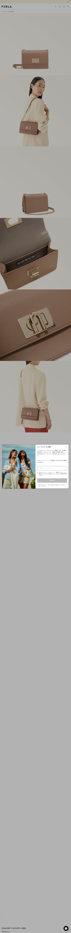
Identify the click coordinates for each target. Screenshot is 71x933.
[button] (66, 928)
